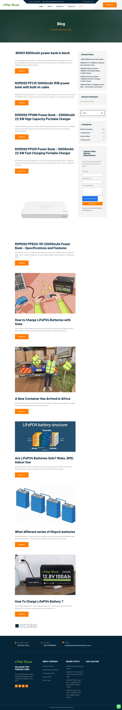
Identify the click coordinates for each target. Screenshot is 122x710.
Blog (80, 6)
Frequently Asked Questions (51, 670)
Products (59, 6)
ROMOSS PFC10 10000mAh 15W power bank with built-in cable (42, 85)
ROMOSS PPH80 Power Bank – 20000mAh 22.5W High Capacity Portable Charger (45, 117)
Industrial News (85, 136)
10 (30, 626)
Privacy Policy (47, 680)
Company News (85, 133)
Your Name (85, 171)
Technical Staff (47, 677)
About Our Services (48, 666)
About (49, 6)
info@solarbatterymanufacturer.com (54, 1)
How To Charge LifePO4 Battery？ (39, 601)
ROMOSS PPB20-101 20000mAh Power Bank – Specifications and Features (42, 246)
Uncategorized (85, 140)
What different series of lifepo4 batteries (45, 532)
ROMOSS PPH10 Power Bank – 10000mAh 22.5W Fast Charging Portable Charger (44, 151)
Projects (71, 6)
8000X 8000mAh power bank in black (42, 53)
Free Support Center (48, 673)
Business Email (86, 178)
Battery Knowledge (86, 129)
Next (35, 626)
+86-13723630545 (35, 1)
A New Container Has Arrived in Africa (42, 398)
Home (41, 6)
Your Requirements (87, 185)
